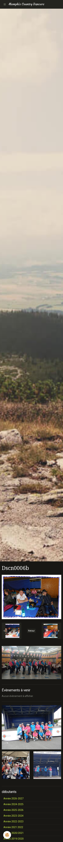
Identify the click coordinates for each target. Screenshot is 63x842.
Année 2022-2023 (13, 821)
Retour (31, 631)
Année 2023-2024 (13, 815)
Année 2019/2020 (14, 838)
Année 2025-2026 (13, 810)
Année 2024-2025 (13, 804)
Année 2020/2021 (14, 833)
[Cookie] (7, 835)
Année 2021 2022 (13, 827)
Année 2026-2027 (13, 798)
